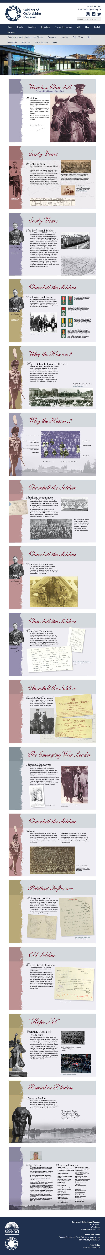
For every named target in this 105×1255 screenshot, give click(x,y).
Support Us (12, 42)
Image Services (41, 42)
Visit (78, 27)
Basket (97, 27)
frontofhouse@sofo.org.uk (89, 9)
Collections (45, 27)
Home (10, 27)
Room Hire (26, 42)
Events (20, 27)
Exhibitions (32, 27)
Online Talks (78, 37)
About (54, 42)
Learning (64, 37)
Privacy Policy (94, 1245)
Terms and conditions (91, 1247)
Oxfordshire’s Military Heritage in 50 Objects (25, 37)
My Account (12, 32)
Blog (89, 37)
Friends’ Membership (63, 27)
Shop (87, 27)
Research (52, 37)
